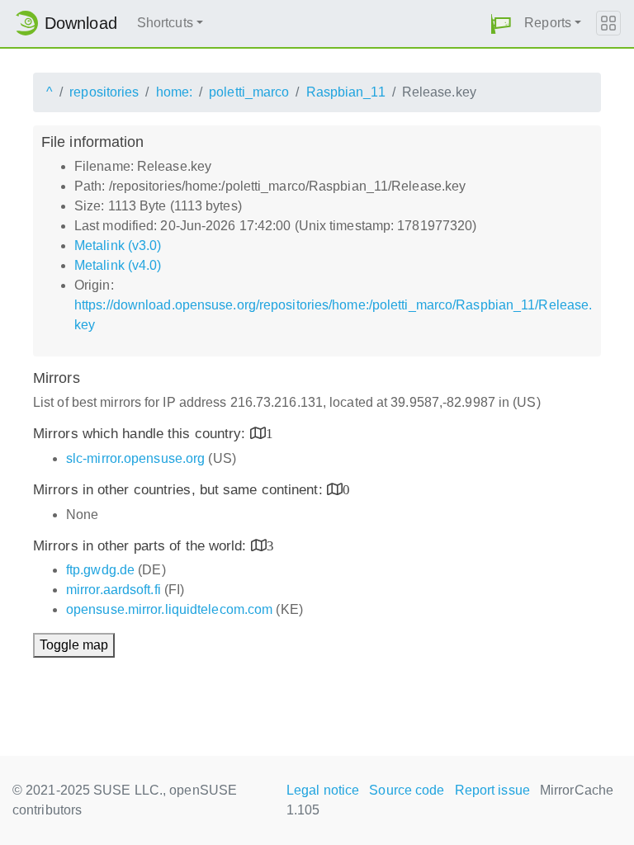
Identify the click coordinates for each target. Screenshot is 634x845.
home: (174, 92)
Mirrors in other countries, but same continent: (180, 490)
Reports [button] (547, 23)
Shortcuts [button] (165, 23)
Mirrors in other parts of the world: (142, 546)
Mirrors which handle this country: (141, 433)
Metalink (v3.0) (118, 245)
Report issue (492, 790)
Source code (406, 790)
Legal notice (322, 790)
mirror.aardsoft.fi (113, 590)
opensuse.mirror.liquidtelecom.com (169, 609)
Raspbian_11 (346, 92)
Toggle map (74, 645)
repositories (104, 92)
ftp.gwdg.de (100, 570)
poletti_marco (249, 92)
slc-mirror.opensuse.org (135, 458)
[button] (501, 23)
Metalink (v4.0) (118, 265)
